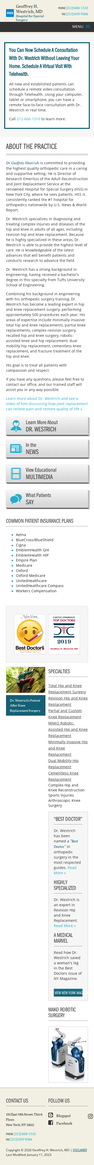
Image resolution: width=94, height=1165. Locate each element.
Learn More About (42, 425)
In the (32, 448)
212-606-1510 (28, 118)
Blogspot (63, 1116)
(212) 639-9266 (77, 14)
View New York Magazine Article (69, 992)
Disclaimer (80, 1150)
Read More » (65, 870)
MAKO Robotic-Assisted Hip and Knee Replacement (68, 729)
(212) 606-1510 (77, 8)
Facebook (64, 1123)
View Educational (41, 473)
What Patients (38, 498)
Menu (77, 26)
